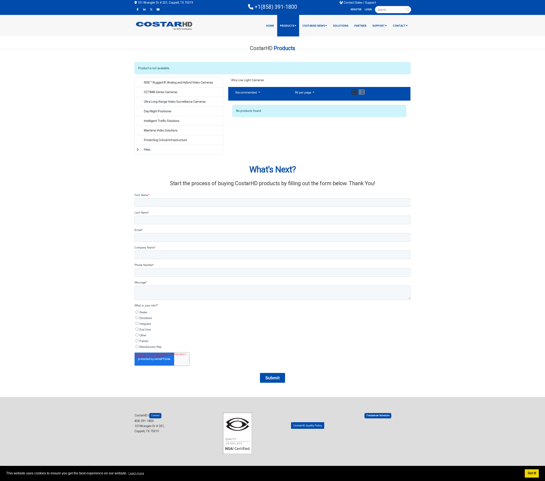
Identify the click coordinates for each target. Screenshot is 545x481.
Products (287, 25)
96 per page (303, 92)
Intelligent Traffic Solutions (161, 121)
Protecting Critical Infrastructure (165, 140)
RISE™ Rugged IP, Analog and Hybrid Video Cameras (178, 82)
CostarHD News (313, 25)
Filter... (148, 149)
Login (368, 9)
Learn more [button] (136, 473)
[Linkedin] (144, 10)
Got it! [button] (532, 473)
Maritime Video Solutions (161, 130)
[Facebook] (138, 10)
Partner (360, 25)
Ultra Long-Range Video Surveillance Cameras (175, 101)
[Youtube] (158, 10)
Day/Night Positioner (158, 111)
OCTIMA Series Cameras (160, 92)
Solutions (340, 25)
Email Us (331, 2)
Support (378, 25)
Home (270, 25)
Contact (399, 25)
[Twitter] (151, 10)
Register (356, 9)
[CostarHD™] (164, 25)
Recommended (246, 92)
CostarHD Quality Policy (307, 425)
